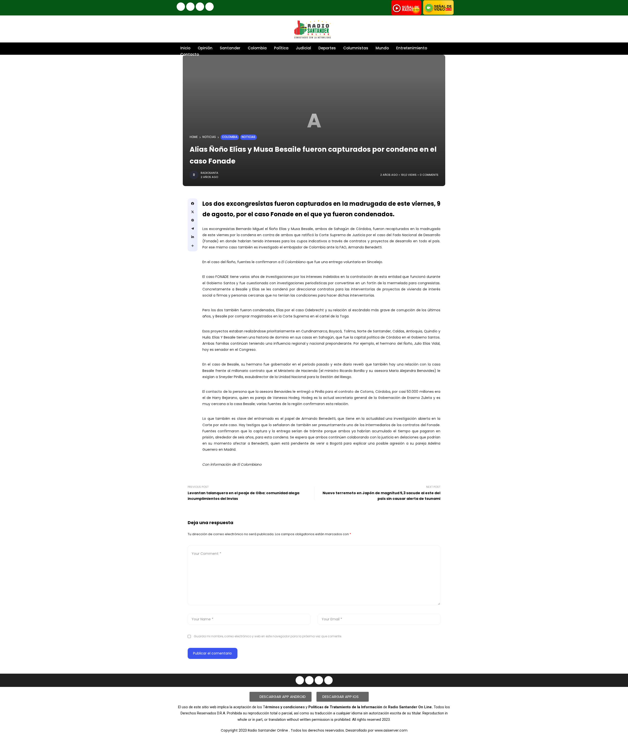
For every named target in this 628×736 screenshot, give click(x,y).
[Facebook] (181, 6)
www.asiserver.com (391, 730)
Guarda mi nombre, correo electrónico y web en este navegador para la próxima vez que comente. (268, 636)
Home (194, 137)
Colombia (229, 137)
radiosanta (209, 173)
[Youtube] (200, 6)
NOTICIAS (209, 137)
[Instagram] (190, 6)
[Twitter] (209, 6)
